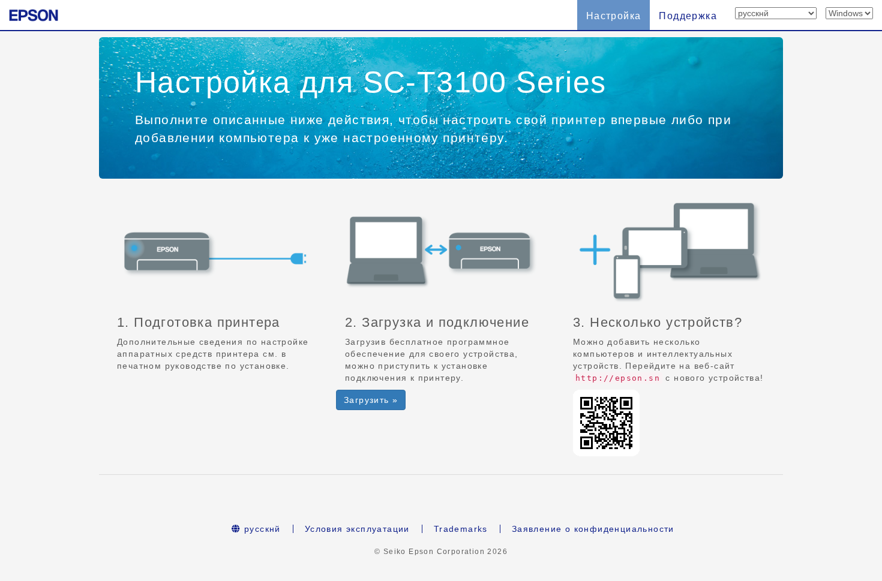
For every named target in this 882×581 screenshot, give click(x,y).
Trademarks (461, 529)
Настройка (613, 16)
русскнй (261, 529)
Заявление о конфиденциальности (593, 529)
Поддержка (688, 16)
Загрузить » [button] (371, 400)
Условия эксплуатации (357, 529)
